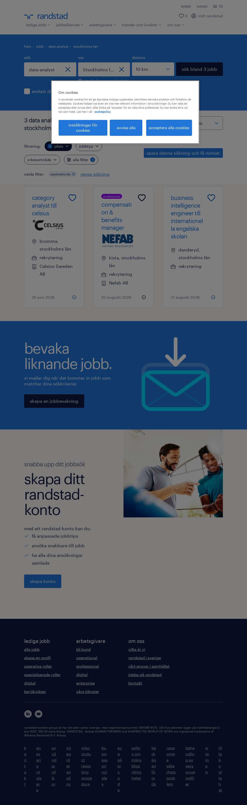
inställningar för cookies (83, 127)
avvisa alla (126, 127)
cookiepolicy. (102, 111)
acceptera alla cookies (169, 127)
